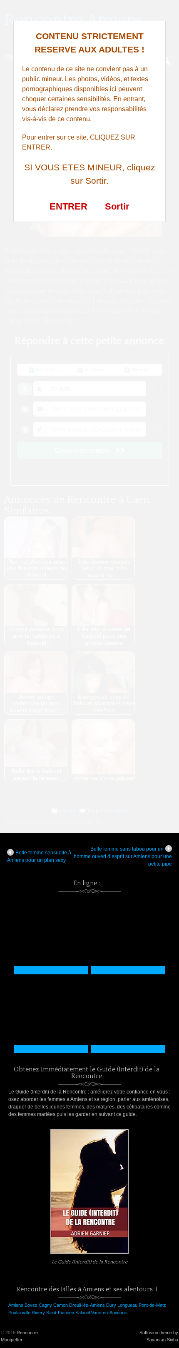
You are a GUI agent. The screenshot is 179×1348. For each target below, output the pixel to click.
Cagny (45, 1305)
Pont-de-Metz (152, 1305)
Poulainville (19, 1312)
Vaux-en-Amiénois (109, 1312)
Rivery (38, 1312)
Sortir (117, 206)
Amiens (15, 1305)
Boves (31, 1305)
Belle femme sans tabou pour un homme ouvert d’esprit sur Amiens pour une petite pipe (123, 856)
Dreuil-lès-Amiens (87, 1305)
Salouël (82, 1312)
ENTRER (68, 206)
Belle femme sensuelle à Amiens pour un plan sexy (39, 856)
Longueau (127, 1305)
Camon (60, 1305)
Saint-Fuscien (60, 1312)
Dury (111, 1305)
